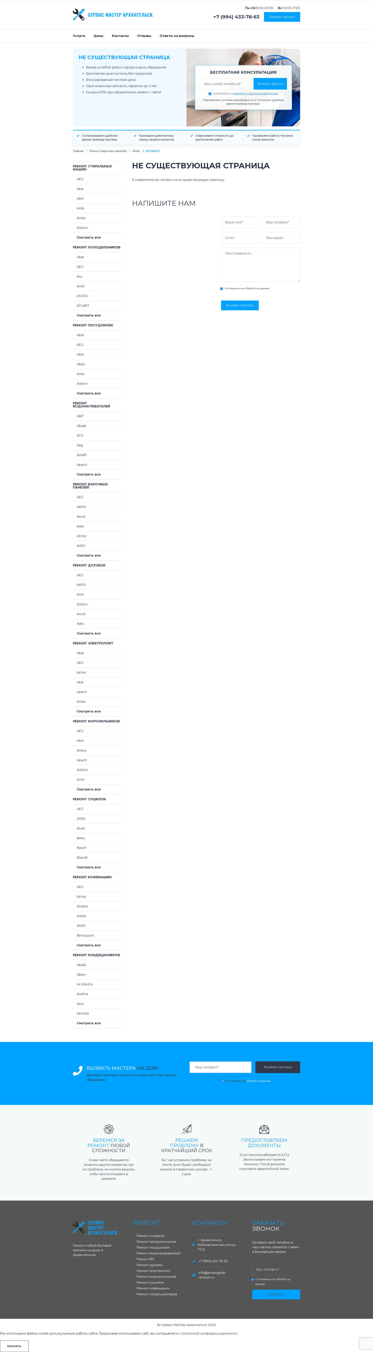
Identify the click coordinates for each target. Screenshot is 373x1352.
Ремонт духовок (89, 565)
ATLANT (83, 306)
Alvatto (82, 906)
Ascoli (81, 516)
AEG (80, 179)
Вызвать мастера (240, 305)
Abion (81, 974)
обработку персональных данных (256, 93)
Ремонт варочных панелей (108, 151)
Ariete (81, 916)
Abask (81, 426)
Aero (80, 1004)
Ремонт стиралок (151, 1236)
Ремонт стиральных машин (92, 167)
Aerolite (83, 1013)
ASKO (81, 819)
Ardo (80, 208)
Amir (80, 594)
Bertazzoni (85, 935)
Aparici (82, 465)
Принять (14, 1346)
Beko (81, 838)
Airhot (81, 672)
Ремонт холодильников (96, 247)
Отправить (276, 1294)
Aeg (80, 445)
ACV (80, 435)
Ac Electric (85, 984)
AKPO (81, 507)
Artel (81, 286)
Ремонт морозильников (96, 721)
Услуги (79, 36)
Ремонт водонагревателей (91, 404)
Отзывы (144, 36)
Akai (80, 189)
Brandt (82, 857)
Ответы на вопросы (177, 36)
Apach (82, 692)
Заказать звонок (282, 17)
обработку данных (257, 288)
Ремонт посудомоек (93, 325)
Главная (78, 151)
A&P (80, 416)
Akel (80, 198)
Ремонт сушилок (89, 799)
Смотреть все (89, 237)
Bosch (81, 848)
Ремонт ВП (145, 1259)
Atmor (82, 536)
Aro (79, 276)
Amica (81, 750)
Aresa (81, 218)
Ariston (82, 228)
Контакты (120, 36)
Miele (136, 151)
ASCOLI (82, 296)
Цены (98, 36)
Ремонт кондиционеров (96, 955)
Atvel (81, 828)
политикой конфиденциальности (209, 1333)
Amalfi (82, 455)
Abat (80, 257)
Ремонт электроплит (93, 643)
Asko (80, 526)
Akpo (81, 364)
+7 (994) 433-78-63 (236, 17)
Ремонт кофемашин (92, 877)
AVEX (81, 546)
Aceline (82, 994)
